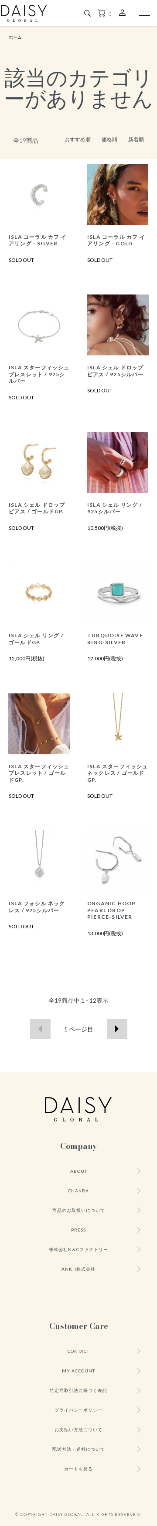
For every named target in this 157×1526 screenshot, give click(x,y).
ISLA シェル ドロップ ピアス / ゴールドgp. (37, 508)
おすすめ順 (78, 139)
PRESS (78, 1229)
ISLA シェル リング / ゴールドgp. (36, 638)
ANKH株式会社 (78, 1269)
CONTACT (78, 1351)
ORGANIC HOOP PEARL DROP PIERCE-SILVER (111, 910)
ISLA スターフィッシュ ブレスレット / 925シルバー (39, 374)
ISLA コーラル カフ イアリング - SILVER (38, 240)
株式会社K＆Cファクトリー (78, 1249)
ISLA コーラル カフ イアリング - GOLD (116, 240)
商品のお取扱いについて (78, 1210)
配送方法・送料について (78, 1449)
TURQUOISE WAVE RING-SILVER (115, 638)
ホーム (15, 37)
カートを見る (78, 1468)
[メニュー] (144, 13)
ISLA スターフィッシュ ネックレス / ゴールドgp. (117, 773)
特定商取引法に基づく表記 (78, 1390)
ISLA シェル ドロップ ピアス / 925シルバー (115, 370)
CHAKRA (78, 1190)
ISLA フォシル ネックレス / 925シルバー (37, 906)
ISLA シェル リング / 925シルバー (114, 508)
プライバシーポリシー (78, 1409)
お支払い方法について (78, 1429)
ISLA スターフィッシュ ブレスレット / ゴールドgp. (39, 773)
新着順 (136, 139)
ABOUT (78, 1171)
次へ (117, 1029)
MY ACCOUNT (78, 1370)
